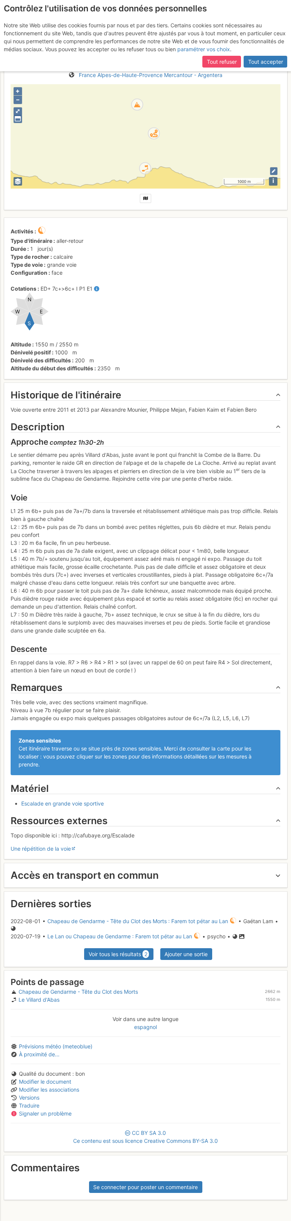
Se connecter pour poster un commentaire (145, 1187)
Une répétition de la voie (41, 848)
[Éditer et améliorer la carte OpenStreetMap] (273, 171)
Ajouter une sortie (186, 954)
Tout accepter (265, 61)
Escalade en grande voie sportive (62, 803)
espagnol (145, 1027)
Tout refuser (222, 61)
